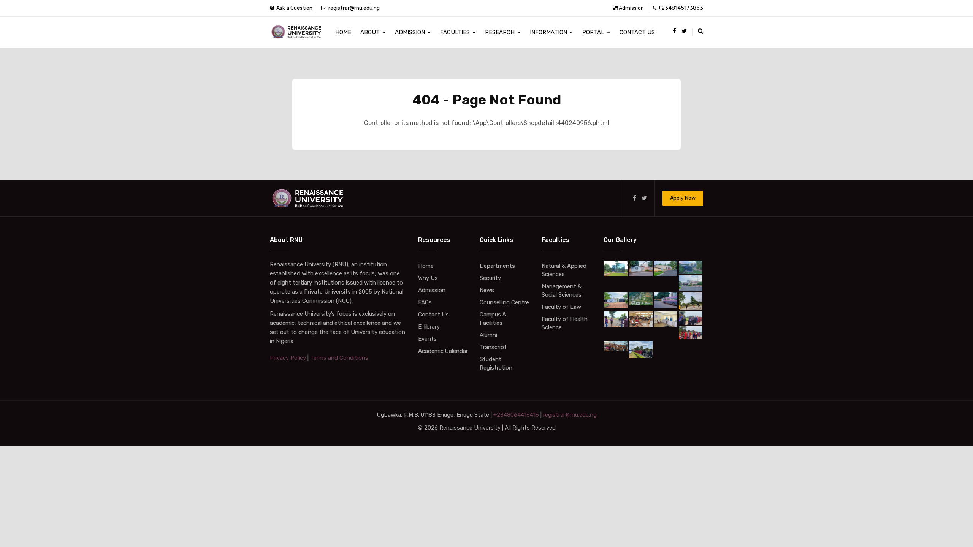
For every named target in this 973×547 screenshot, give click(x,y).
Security (490, 278)
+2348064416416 (516, 414)
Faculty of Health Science (565, 323)
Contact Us (637, 32)
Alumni (488, 335)
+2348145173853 (680, 8)
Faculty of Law (561, 307)
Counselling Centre (504, 302)
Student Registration (496, 363)
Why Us (428, 278)
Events (427, 338)
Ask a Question (294, 8)
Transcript (493, 347)
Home (343, 32)
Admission (631, 8)
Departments (497, 265)
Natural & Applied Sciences (564, 270)
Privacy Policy (288, 357)
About (370, 32)
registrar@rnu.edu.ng (354, 8)
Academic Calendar (443, 351)
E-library (429, 326)
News (487, 290)
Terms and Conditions (339, 357)
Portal (594, 32)
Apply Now (683, 198)
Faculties (455, 32)
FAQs (425, 302)
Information (549, 32)
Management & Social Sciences (562, 290)
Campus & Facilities (493, 318)
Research (500, 32)
